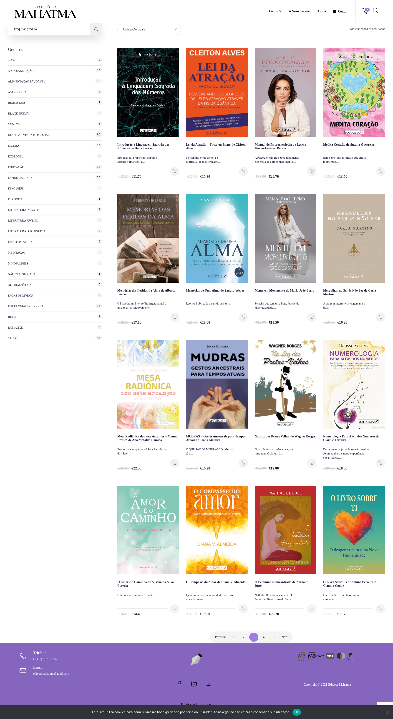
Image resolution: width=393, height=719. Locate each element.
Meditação (16, 252)
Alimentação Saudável (26, 81)
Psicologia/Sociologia (25, 306)
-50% (11, 60)
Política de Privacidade (196, 704)
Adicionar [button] (174, 171)
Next (285, 637)
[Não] (387, 712)
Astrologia (17, 92)
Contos (14, 124)
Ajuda (321, 11)
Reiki (12, 317)
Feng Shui (15, 188)
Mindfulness (18, 263)
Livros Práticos (20, 242)
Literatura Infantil (24, 210)
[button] (149, 29)
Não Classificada (21, 274)
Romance (15, 327)
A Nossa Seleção (299, 11)
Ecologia (15, 156)
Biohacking (17, 103)
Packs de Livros (20, 295)
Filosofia (15, 199)
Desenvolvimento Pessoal (29, 135)
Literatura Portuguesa (26, 231)
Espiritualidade (20, 178)
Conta (342, 11)
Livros (273, 11)
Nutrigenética (19, 285)
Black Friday (18, 113)
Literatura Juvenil (23, 220)
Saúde (13, 338)
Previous (220, 637)
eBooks (14, 145)
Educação (16, 167)
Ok (297, 712)
